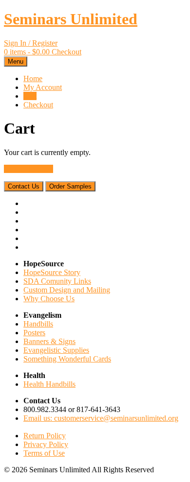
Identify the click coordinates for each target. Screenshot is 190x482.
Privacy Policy (45, 444)
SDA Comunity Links (57, 281)
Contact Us (23, 186)
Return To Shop (28, 169)
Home (32, 78)
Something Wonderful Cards (67, 359)
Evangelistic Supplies (56, 350)
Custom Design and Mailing (66, 290)
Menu (15, 61)
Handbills (38, 324)
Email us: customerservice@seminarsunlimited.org (100, 418)
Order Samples (70, 186)
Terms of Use (44, 453)
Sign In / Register (30, 43)
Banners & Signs (49, 341)
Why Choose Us (49, 298)
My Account (42, 87)
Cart (30, 96)
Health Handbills (49, 384)
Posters (34, 332)
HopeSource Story (51, 272)
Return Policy (44, 435)
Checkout (38, 105)
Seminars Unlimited (70, 19)
